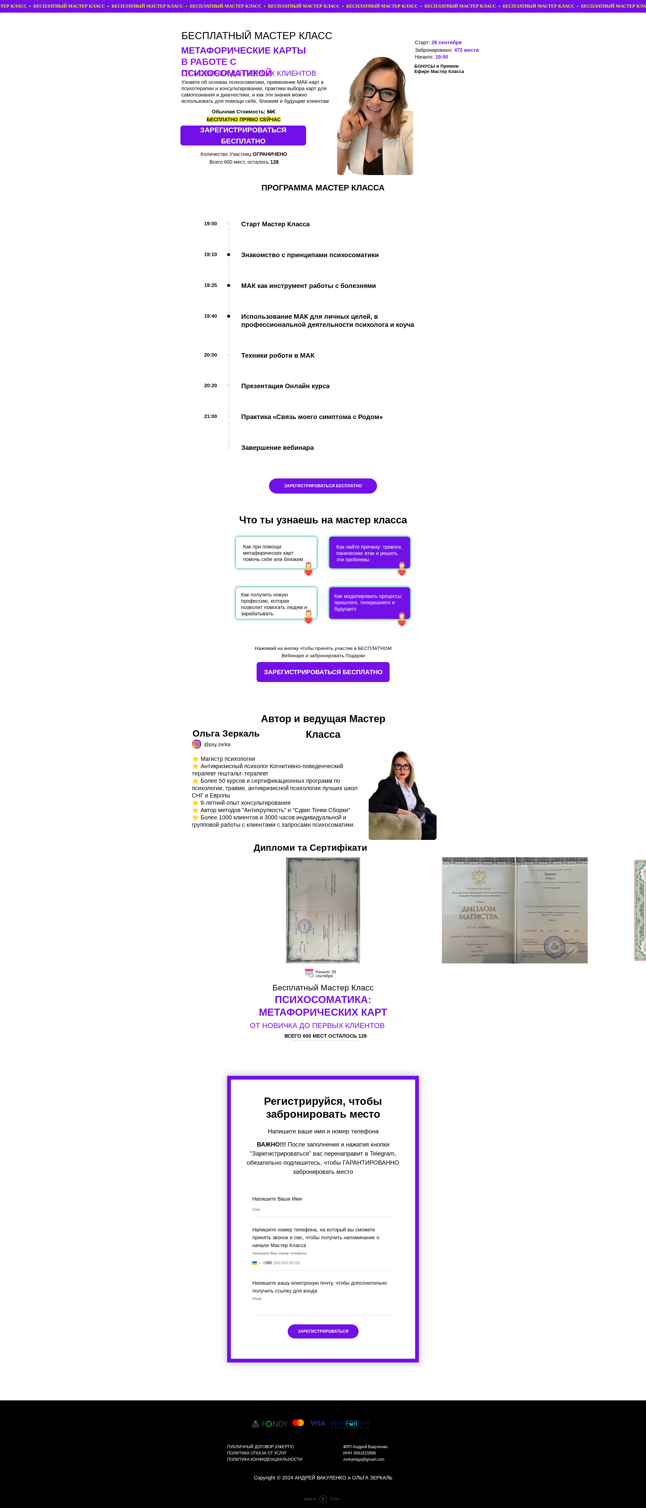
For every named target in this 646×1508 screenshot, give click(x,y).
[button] (243, 135)
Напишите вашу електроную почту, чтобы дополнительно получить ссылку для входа (319, 1287)
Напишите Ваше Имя (277, 1199)
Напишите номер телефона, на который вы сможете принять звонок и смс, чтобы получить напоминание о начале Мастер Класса (315, 1237)
